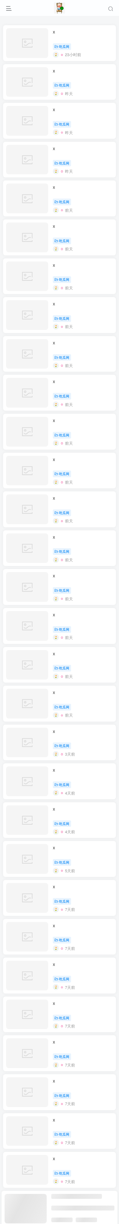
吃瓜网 (64, 46)
